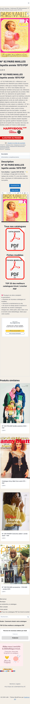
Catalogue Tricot (9, 144)
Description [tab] (4, 154)
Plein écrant (15, 190)
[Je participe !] (15, 327)
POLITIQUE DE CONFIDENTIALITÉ (15, 686)
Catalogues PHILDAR (4, 147)
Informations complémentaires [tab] (10, 157)
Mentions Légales (15, 684)
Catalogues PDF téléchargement (17, 146)
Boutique (2, 601)
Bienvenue (3, 599)
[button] (28, 14)
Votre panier (4, 609)
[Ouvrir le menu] (28, 3)
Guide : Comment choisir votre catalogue (13, 621)
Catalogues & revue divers (20, 144)
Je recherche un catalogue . (8, 604)
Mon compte (4, 607)
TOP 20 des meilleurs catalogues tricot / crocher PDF (15, 286)
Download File (15, 185)
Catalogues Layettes (4, 146)
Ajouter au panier (11, 138)
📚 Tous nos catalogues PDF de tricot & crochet (14, 612)
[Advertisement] (15, 358)
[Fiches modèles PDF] (15, 268)
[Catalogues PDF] (15, 239)
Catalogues (7, 149)
